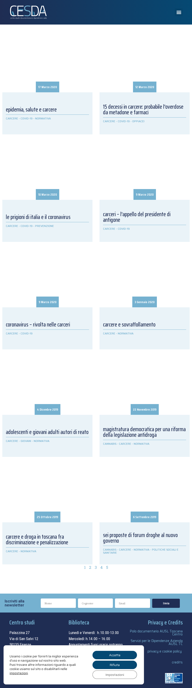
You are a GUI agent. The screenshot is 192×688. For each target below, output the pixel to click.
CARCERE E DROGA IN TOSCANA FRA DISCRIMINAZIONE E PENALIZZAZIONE (37, 539)
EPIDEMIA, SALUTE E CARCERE (31, 109)
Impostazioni (114, 674)
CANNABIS (109, 443)
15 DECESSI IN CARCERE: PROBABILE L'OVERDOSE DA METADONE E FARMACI (143, 109)
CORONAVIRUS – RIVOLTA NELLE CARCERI (38, 324)
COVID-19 (27, 118)
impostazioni (19, 673)
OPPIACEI (138, 121)
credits (177, 662)
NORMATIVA (43, 118)
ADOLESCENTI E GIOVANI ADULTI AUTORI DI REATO (47, 432)
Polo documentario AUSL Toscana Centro (156, 632)
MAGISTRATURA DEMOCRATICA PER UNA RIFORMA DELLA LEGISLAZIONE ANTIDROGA (144, 432)
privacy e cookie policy (165, 651)
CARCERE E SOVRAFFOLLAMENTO (129, 324)
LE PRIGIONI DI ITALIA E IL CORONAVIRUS (38, 217)
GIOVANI (26, 441)
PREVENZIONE (44, 226)
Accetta (114, 655)
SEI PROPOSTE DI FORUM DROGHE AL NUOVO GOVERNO (140, 538)
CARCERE (12, 118)
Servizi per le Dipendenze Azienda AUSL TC (157, 642)
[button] (179, 12)
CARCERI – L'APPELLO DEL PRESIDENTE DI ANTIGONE (136, 217)
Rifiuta (115, 664)
